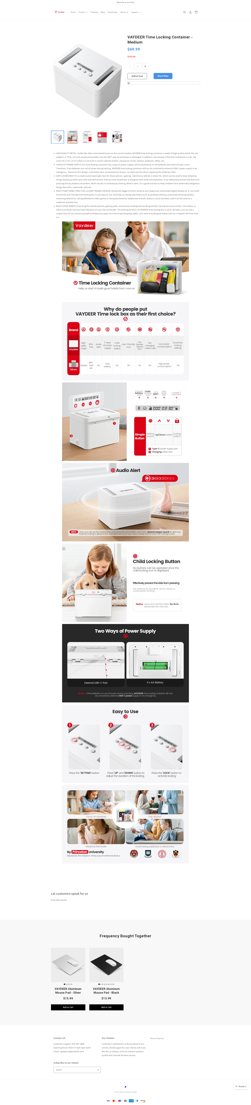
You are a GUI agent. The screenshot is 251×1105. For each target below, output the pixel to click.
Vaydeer (121, 1092)
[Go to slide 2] (66, 984)
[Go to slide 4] (69, 984)
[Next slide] (120, 137)
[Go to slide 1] (64, 984)
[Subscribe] (98, 1070)
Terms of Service (157, 1038)
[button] (83, 12)
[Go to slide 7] (110, 984)
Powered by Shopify (130, 1092)
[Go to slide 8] (111, 984)
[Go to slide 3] (68, 984)
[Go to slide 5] (71, 984)
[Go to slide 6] (108, 984)
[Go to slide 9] (113, 984)
